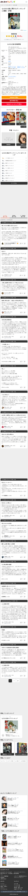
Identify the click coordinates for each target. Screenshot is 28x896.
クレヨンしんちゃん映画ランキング (15, 849)
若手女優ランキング (12, 825)
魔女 (5, 426)
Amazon (24, 30)
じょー (5, 292)
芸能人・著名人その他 (18, 810)
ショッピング (3, 885)
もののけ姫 (15, 5)
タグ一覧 (16, 883)
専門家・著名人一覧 (18, 887)
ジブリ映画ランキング (8, 39)
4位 (5, 313)
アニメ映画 (11, 761)
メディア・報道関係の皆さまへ (20, 876)
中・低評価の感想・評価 (23, 216)
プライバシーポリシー (19, 877)
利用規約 (2, 877)
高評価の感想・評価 (14, 216)
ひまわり (6, 274)
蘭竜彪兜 (6, 536)
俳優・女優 (16, 797)
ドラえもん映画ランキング (13, 863)
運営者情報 (16, 873)
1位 (5, 244)
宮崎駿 (9, 61)
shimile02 (6, 445)
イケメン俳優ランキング (13, 805)
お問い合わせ (3, 878)
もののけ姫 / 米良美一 (12, 76)
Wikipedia (17, 94)
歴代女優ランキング (12, 799)
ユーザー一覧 (17, 886)
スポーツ (2, 887)
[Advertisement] (14, 199)
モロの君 (23, 67)
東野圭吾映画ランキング (13, 856)
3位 (5, 293)
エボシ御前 (13, 67)
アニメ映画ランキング (6, 561)
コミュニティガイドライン (19, 872)
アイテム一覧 (7, 5)
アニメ (4, 761)
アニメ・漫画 (8, 716)
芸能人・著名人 (10, 797)
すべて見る (23, 126)
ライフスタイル (4, 889)
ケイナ (5, 336)
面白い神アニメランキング (13, 818)
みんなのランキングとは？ (6, 872)
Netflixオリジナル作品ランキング (15, 843)
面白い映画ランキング (6, 316)
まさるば (6, 515)
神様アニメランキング (6, 626)
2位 (5, 446)
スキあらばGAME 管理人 (9, 243)
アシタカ (14, 66)
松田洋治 (9, 66)
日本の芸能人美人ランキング (14, 812)
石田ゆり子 (19, 66)
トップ (2, 5)
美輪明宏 (18, 67)
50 (4, 407)
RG (5, 311)
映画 (18, 761)
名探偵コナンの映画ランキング (14, 836)
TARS (5, 556)
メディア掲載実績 (4, 876)
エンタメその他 (15, 842)
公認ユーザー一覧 (18, 889)
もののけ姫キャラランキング (10, 718)
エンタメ (3, 716)
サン (23, 66)
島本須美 (24, 761)
